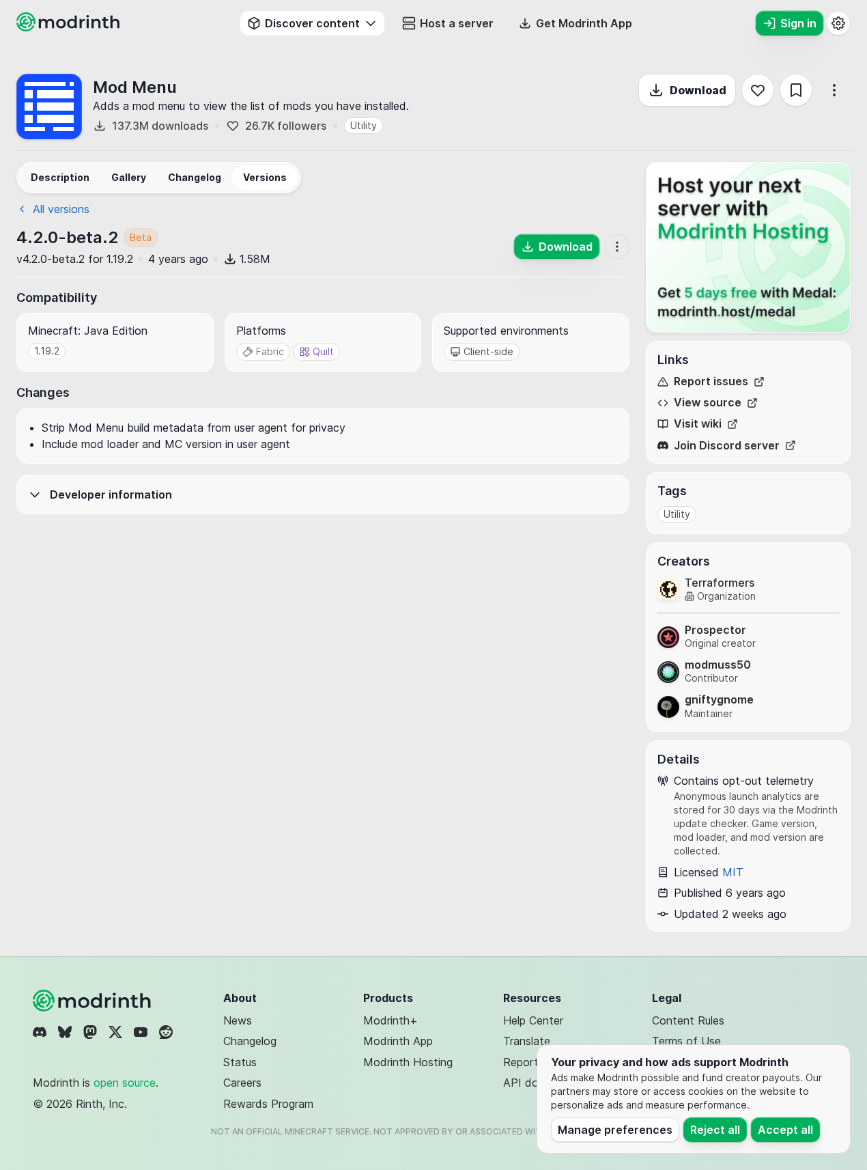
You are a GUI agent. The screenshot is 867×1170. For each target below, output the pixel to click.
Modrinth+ (390, 1020)
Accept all (785, 1130)
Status (240, 1062)
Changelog (249, 1041)
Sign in (798, 23)
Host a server (457, 23)
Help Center (533, 1020)
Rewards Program (268, 1104)
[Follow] (757, 90)
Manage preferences (615, 1130)
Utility (363, 125)
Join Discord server (727, 445)
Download (698, 90)
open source (125, 1082)
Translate (526, 1041)
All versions (61, 209)
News (237, 1020)
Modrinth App (398, 1041)
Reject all (715, 1130)
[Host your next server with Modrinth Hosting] (748, 247)
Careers (242, 1082)
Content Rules (688, 1020)
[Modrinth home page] (69, 27)
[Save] (796, 90)
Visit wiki (698, 423)
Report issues (711, 381)
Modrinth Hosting (408, 1062)
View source (707, 402)
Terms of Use (686, 1041)
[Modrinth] (93, 1001)
